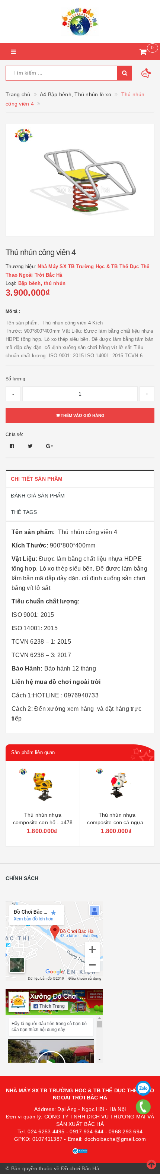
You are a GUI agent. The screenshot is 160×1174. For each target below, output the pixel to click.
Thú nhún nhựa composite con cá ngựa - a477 (43, 822)
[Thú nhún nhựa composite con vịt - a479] (117, 787)
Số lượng (15, 379)
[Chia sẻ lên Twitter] (31, 446)
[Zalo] (143, 1088)
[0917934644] (143, 1106)
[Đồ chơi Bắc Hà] (80, 21)
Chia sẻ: (14, 434)
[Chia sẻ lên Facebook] (13, 446)
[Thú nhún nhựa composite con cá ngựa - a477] (43, 787)
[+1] (49, 446)
